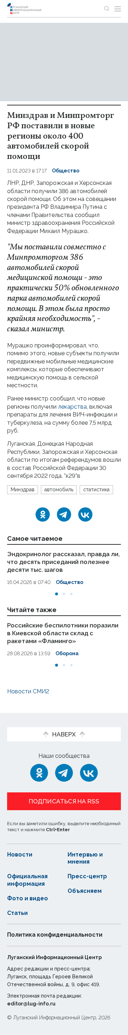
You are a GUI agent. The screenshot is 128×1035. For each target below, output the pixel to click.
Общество (65, 171)
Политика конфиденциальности (54, 934)
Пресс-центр (87, 876)
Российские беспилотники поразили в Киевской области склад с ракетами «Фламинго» (62, 633)
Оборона (67, 653)
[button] (56, 593)
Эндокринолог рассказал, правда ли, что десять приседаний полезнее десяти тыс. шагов (63, 561)
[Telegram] (64, 514)
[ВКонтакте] (85, 514)
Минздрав (22, 489)
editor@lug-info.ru (31, 1003)
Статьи (17, 913)
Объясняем (85, 890)
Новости (19, 854)
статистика (96, 489)
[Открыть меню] (117, 8)
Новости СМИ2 (28, 691)
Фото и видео (27, 898)
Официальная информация (27, 880)
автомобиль (58, 489)
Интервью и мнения (85, 858)
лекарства (72, 406)
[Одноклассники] (43, 514)
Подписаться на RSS (64, 801)
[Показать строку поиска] (106, 8)
